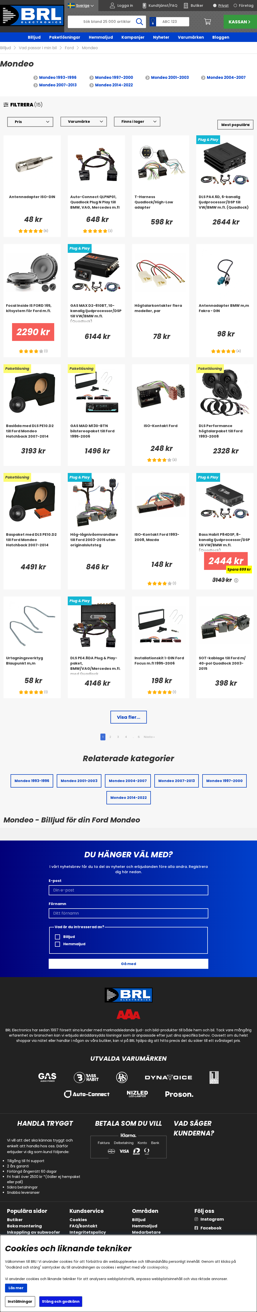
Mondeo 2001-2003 (170, 77)
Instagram (212, 1219)
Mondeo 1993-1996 (58, 77)
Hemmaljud (101, 37)
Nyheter (161, 37)
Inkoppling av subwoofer (33, 1232)
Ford (69, 48)
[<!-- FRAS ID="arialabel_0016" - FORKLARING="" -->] (236, 580)
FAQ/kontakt (83, 1226)
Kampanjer (133, 37)
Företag (246, 5)
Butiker (15, 1220)
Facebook (211, 1228)
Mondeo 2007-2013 (58, 85)
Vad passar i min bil (38, 48)
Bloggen (220, 37)
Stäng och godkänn (61, 1301)
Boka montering (24, 1226)
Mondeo (90, 48)
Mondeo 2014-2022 (114, 85)
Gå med (128, 963)
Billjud (34, 37)
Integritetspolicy (88, 1232)
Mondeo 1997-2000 (114, 77)
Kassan (238, 22)
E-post (55, 880)
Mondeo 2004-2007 (226, 77)
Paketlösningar (64, 37)
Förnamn (57, 903)
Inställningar (20, 1301)
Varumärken (191, 37)
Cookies (78, 1220)
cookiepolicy (157, 1267)
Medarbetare (146, 1232)
